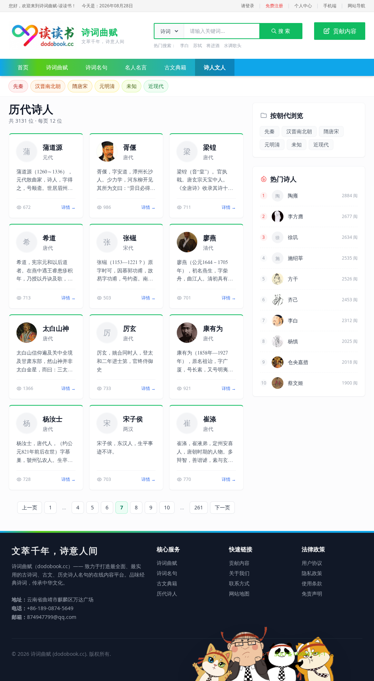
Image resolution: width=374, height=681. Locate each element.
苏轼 (197, 46)
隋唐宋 (80, 86)
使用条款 (312, 583)
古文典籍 (175, 67)
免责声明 (312, 593)
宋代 (128, 247)
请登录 (247, 6)
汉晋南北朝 (48, 86)
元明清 (107, 86)
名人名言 (136, 67)
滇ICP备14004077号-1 (300, 653)
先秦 (18, 86)
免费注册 (274, 6)
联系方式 (239, 583)
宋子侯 (133, 418)
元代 (48, 157)
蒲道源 (52, 147)
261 (198, 507)
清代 (208, 247)
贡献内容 (344, 31)
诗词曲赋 (57, 67)
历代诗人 (167, 593)
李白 (184, 46)
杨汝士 (52, 418)
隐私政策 (312, 573)
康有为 (213, 328)
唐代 (128, 157)
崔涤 (209, 418)
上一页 (29, 507)
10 (167, 507)
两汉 (128, 428)
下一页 (222, 507)
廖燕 (209, 237)
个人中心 (303, 6)
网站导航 (356, 6)
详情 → (68, 207)
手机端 (329, 6)
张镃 (129, 237)
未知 (131, 86)
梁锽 (209, 147)
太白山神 (56, 328)
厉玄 (129, 328)
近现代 (156, 86)
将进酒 (213, 46)
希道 (49, 237)
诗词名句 (96, 67)
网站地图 (239, 593)
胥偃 (129, 147)
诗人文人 (215, 67)
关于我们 (239, 573)
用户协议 (312, 562)
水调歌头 (232, 46)
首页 (23, 67)
